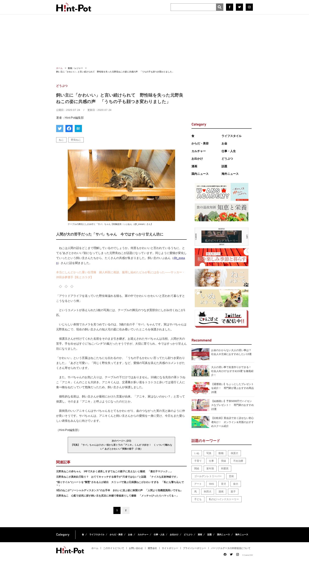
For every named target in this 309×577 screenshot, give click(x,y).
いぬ (196, 453)
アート (198, 483)
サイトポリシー (170, 548)
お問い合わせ (136, 548)
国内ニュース (200, 173)
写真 (208, 453)
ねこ (61, 139)
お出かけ (197, 158)
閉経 (196, 468)
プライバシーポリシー (194, 548)
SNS (211, 483)
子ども (198, 499)
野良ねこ (76, 139)
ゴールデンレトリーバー (208, 476)
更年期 (210, 468)
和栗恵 (225, 468)
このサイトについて (113, 548)
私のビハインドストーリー (224, 499)
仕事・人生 (229, 151)
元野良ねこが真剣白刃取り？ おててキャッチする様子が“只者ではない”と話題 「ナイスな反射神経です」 (117, 476)
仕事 (211, 460)
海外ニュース (230, 173)
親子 (233, 491)
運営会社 (152, 548)
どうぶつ (227, 158)
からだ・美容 (200, 143)
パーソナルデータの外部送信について (231, 548)
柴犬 (235, 483)
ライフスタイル (232, 135)
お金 (224, 143)
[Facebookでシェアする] (69, 128)
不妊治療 (238, 460)
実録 (223, 460)
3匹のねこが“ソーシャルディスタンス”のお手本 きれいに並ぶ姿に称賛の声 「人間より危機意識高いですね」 (119, 490)
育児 (223, 483)
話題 (224, 166)
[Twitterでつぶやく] (59, 128)
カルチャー (199, 151)
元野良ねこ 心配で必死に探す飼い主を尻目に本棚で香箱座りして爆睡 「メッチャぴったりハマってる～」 (117, 495)
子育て (198, 460)
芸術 (231, 476)
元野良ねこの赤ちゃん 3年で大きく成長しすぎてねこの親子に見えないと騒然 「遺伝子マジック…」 (114, 471)
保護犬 (234, 453)
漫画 (194, 166)
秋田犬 (207, 491)
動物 (221, 453)
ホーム (94, 548)
